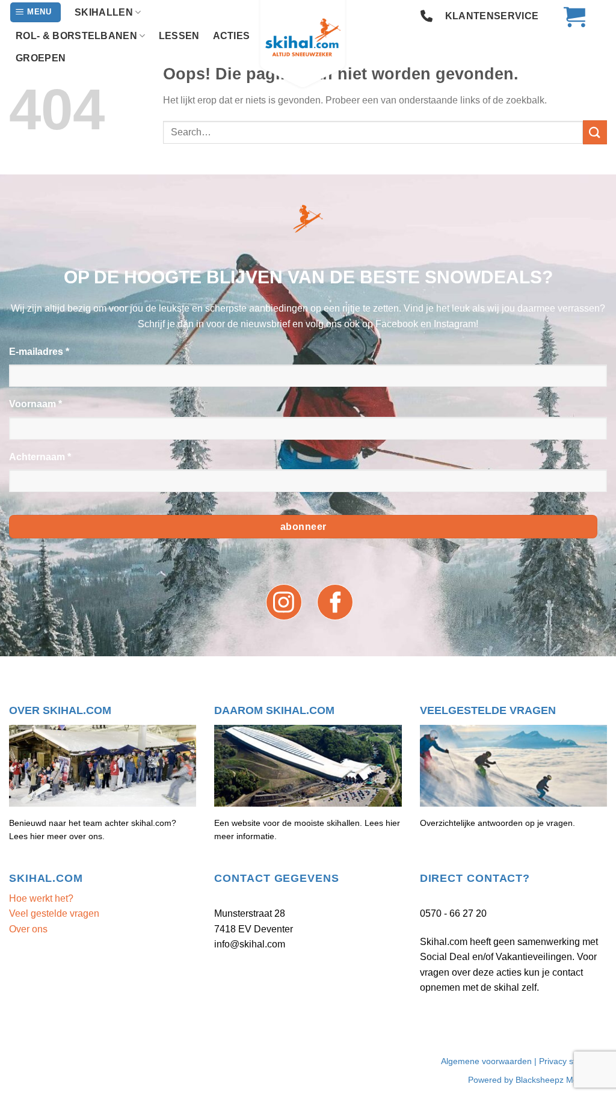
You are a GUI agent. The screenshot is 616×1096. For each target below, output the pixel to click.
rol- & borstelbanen (76, 36)
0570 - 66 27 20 (453, 913)
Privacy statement (573, 1061)
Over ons (28, 929)
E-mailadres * (39, 351)
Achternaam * (40, 457)
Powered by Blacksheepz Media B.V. (537, 1080)
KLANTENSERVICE (491, 16)
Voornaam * (35, 404)
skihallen (104, 12)
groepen (41, 58)
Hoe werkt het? (41, 898)
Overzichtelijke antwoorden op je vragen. (497, 823)
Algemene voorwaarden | (490, 1061)
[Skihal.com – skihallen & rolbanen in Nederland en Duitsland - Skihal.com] (308, 45)
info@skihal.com (249, 944)
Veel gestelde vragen (54, 913)
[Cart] (568, 16)
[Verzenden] (595, 132)
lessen (179, 36)
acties (231, 36)
